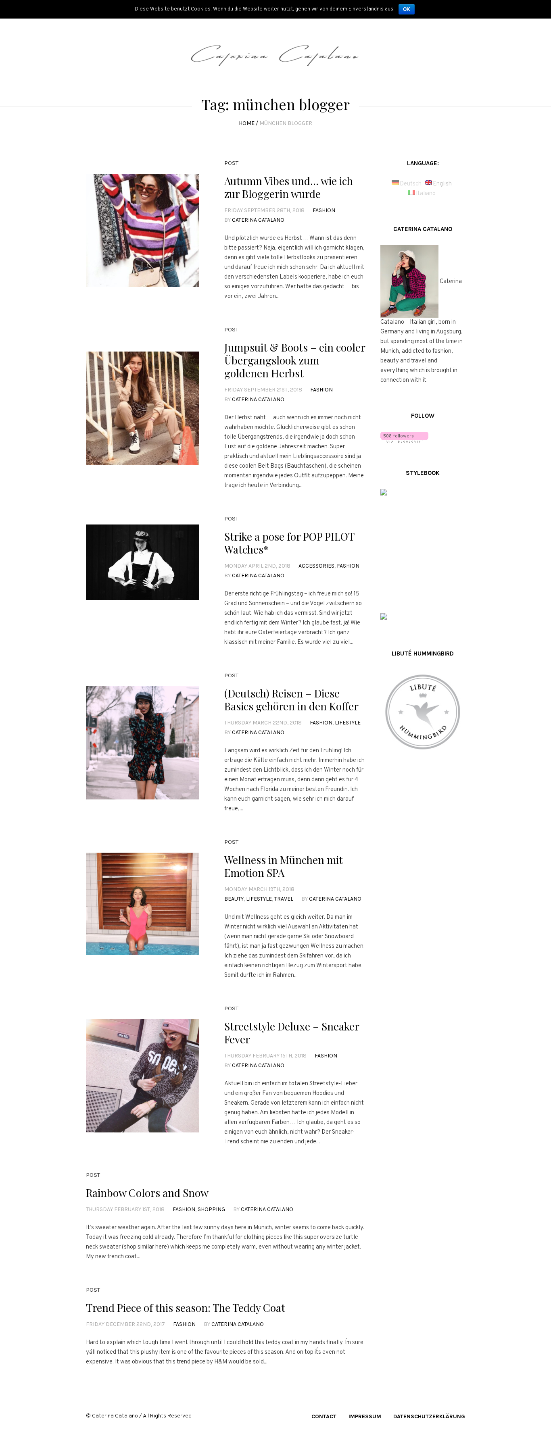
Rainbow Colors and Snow (147, 1193)
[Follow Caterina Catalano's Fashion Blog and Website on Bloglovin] (404, 437)
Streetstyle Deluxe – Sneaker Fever (291, 1032)
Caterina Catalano (258, 219)
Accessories (316, 565)
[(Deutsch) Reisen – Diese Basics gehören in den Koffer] (142, 742)
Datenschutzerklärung (429, 1416)
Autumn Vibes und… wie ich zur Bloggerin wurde (288, 187)
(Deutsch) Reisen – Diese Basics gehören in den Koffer (291, 699)
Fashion (324, 210)
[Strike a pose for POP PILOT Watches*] (142, 580)
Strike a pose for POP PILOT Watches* (289, 542)
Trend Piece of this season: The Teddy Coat (185, 1308)
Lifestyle (348, 722)
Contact (323, 1416)
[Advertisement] (422, 901)
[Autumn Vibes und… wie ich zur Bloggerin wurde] (142, 230)
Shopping (211, 1209)
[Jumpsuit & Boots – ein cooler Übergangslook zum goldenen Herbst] (142, 408)
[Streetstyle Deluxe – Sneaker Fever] (142, 1075)
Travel (283, 898)
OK (406, 9)
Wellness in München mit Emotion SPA (283, 866)
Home (247, 123)
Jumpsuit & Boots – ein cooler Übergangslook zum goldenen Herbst (294, 360)
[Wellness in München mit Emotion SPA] (142, 909)
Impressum (365, 1416)
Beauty (234, 898)
